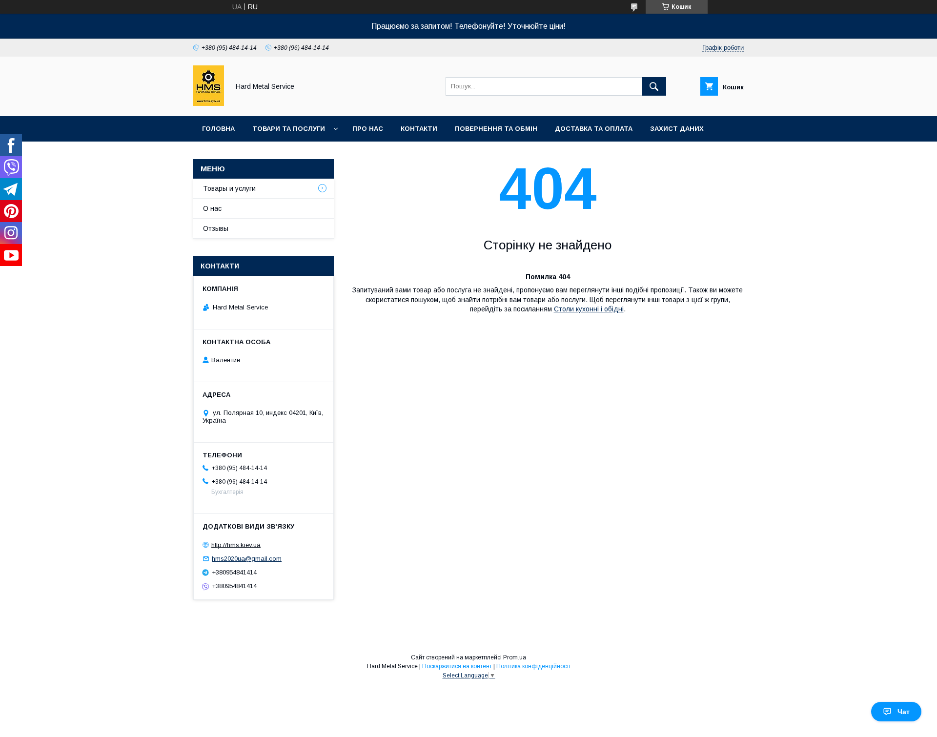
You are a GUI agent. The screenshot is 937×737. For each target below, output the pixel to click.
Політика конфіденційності (533, 666)
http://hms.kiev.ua (236, 544)
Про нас (367, 128)
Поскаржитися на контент (457, 666)
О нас (212, 208)
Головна (218, 128)
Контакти (419, 128)
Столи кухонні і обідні (589, 309)
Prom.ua (514, 657)
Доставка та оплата (593, 128)
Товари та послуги (288, 128)
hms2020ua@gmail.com (247, 558)
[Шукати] (654, 86)
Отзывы (215, 228)
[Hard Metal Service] (208, 103)
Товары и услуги (229, 188)
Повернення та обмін (496, 128)
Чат (903, 712)
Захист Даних (677, 128)
